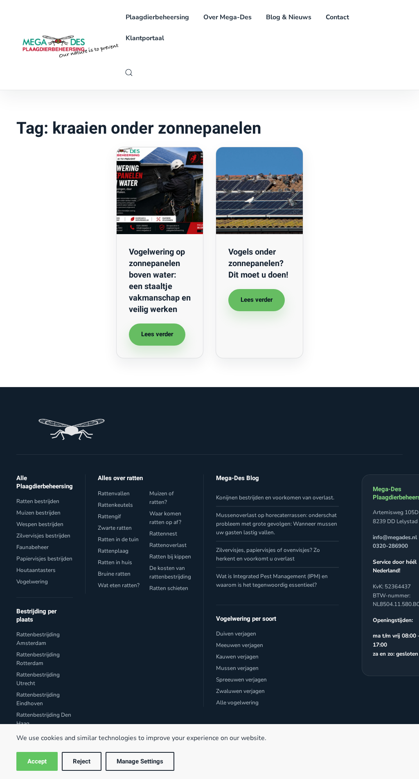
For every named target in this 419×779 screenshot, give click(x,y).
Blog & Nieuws (288, 17)
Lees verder (157, 334)
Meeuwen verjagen (239, 645)
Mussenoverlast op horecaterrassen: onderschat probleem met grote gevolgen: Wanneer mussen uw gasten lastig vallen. (276, 523)
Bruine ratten (114, 574)
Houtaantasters (36, 570)
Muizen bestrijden (38, 513)
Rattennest (163, 534)
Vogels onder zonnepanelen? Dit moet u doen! (258, 263)
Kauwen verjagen (237, 657)
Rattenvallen (114, 493)
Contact (337, 17)
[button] (129, 73)
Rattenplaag (113, 551)
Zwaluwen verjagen (240, 691)
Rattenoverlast (168, 545)
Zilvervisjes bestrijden (43, 536)
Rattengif (109, 516)
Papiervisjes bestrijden (44, 559)
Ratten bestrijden (37, 501)
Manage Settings (140, 761)
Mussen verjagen (237, 668)
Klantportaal (145, 38)
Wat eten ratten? (119, 585)
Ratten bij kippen (170, 556)
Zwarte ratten (115, 528)
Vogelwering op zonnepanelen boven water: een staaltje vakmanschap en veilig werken (160, 280)
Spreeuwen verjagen (241, 679)
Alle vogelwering (237, 702)
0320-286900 (390, 546)
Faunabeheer (32, 547)
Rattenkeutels (115, 505)
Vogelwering (32, 581)
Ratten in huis (115, 562)
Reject (81, 761)
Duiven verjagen (236, 634)
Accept (37, 761)
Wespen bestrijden (39, 524)
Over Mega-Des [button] (227, 17)
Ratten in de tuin (118, 539)
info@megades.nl (395, 537)
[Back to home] (68, 45)
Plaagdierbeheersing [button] (157, 17)
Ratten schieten (168, 588)
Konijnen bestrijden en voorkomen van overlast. (275, 497)
